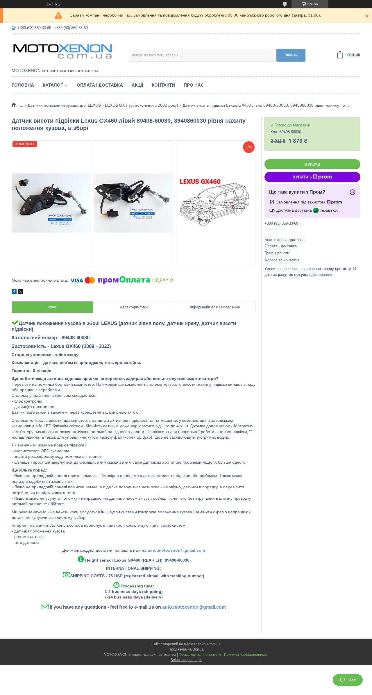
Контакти (163, 85)
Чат (352, 680)
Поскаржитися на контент (200, 655)
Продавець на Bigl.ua (186, 649)
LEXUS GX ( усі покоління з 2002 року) (141, 105)
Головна (23, 85)
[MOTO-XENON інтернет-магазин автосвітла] (62, 51)
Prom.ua (214, 644)
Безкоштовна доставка (284, 239)
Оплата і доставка (100, 85)
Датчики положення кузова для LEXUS (64, 105)
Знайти (291, 55)
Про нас (194, 85)
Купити (312, 164)
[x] (20, 292)
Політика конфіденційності (246, 655)
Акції (137, 85)
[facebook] (14, 292)
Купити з (302, 177)
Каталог (53, 85)
